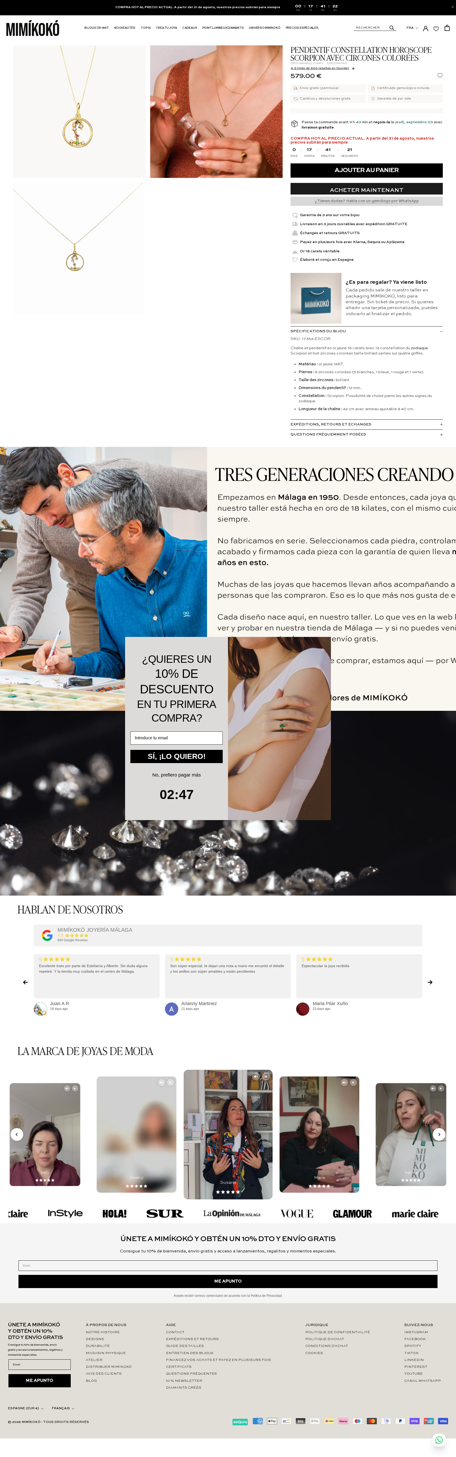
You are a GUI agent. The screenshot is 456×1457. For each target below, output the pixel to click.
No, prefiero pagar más (176, 775)
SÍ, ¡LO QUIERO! (177, 756)
